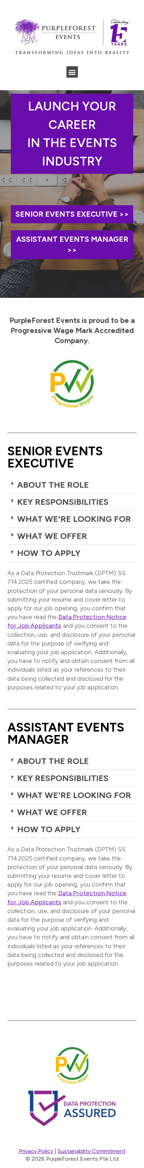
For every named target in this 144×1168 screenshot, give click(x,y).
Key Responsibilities (62, 502)
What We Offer (52, 536)
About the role (53, 485)
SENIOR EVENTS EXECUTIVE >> (72, 214)
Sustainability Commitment (91, 1151)
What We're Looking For (74, 519)
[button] (72, 72)
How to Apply (48, 553)
